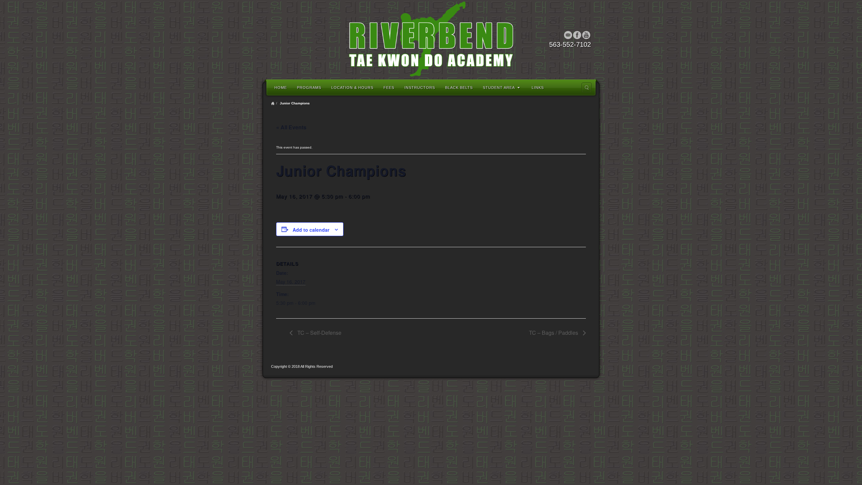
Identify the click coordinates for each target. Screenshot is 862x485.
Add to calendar (311, 229)
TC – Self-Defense (318, 332)
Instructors (419, 88)
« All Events (291, 127)
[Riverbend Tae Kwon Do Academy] (431, 39)
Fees (389, 88)
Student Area (499, 88)
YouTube (586, 35)
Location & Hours (352, 88)
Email (568, 35)
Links (538, 88)
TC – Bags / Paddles (554, 332)
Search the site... (587, 88)
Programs (309, 88)
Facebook (577, 35)
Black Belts (459, 88)
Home (280, 88)
